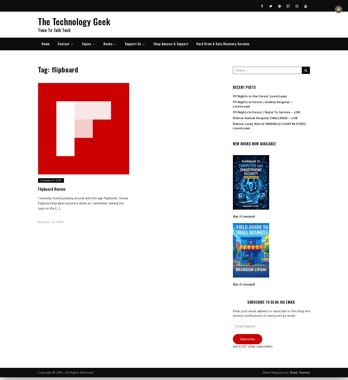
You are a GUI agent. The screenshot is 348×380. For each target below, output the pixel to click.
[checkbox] (338, 9)
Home (46, 43)
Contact (64, 43)
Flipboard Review (52, 189)
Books (108, 43)
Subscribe (247, 339)
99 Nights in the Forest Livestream (260, 96)
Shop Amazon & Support (171, 43)
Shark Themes (300, 372)
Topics (86, 43)
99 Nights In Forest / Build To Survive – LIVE (267, 112)
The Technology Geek (74, 21)
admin (60, 221)
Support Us (133, 43)
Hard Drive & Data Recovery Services (223, 43)
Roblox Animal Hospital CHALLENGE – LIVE (265, 118)
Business (43, 221)
